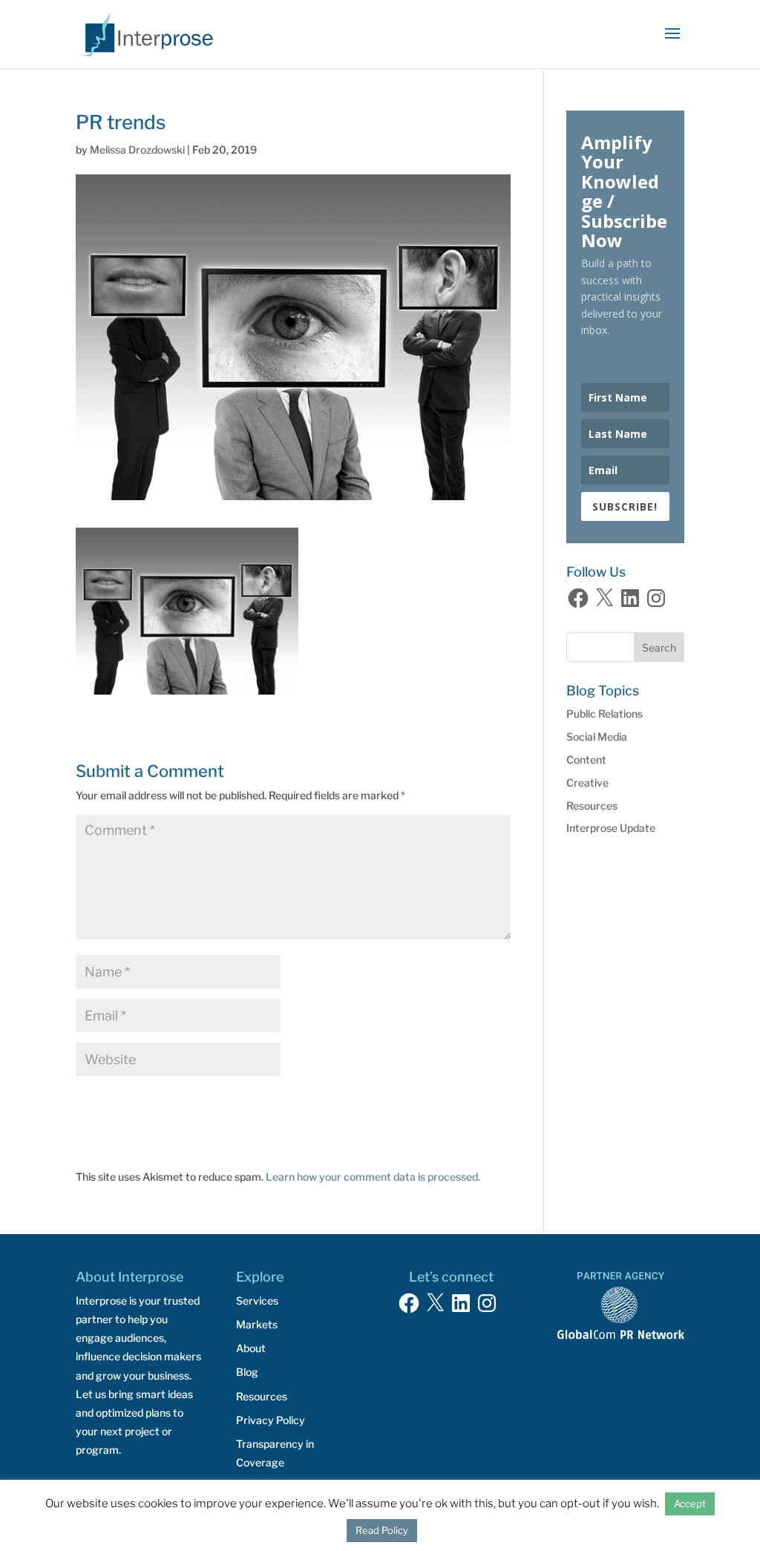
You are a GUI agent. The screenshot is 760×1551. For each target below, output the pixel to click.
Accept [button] (690, 1503)
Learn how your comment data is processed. (373, 1176)
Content (586, 759)
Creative (587, 782)
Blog (247, 1371)
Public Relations (604, 713)
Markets (257, 1324)
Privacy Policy (270, 1420)
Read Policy (382, 1530)
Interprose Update (610, 828)
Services (257, 1300)
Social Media (596, 736)
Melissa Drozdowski (137, 149)
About (251, 1348)
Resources (592, 805)
